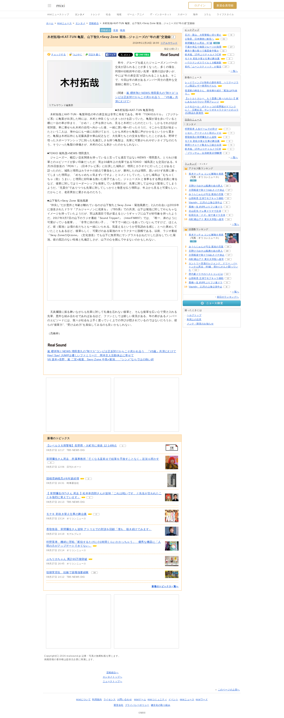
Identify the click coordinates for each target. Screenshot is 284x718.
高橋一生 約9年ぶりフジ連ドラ (206, 206)
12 (228, 198)
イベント (173, 699)
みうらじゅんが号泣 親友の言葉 (206, 194)
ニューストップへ (112, 681)
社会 (108, 14)
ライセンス (110, 699)
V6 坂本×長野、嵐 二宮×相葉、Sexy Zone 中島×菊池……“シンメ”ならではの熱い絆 (100, 359)
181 (216, 43)
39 (94, 573)
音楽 (115, 30)
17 (231, 47)
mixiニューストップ (58, 14)
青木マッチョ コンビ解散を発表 (206, 173)
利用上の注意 (194, 319)
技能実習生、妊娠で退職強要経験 (67, 572)
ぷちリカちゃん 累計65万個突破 (66, 559)
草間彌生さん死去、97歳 (198, 43)
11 (223, 51)
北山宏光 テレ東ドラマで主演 (205, 211)
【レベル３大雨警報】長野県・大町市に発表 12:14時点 (81, 445)
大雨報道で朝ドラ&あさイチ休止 (206, 190)
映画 (122, 30)
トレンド (95, 14)
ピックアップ (192, 30)
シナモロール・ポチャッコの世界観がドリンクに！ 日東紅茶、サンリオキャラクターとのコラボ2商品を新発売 (211, 109)
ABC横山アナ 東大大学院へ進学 (206, 219)
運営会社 (118, 705)
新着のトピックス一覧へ (165, 586)
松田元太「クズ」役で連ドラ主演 (207, 215)
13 (196, 270)
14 (228, 219)
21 (224, 39)
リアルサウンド (169, 43)
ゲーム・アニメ (135, 14)
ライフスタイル (225, 14)
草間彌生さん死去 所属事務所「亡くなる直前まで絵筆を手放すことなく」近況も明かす (102, 458)
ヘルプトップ (194, 315)
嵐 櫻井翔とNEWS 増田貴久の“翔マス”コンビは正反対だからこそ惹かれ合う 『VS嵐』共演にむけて (146, 97)
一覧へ (234, 71)
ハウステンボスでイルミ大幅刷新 (203, 62)
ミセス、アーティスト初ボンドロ (203, 133)
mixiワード (202, 699)
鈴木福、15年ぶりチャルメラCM (203, 54)
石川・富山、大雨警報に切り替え (203, 35)
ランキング (191, 163)
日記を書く (94, 54)
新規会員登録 (225, 5)
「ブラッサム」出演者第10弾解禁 (203, 153)
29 (227, 186)
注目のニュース (193, 119)
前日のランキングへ (228, 297)
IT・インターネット (161, 14)
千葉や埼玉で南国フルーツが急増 (203, 46)
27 (226, 67)
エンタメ (80, 14)
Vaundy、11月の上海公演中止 (205, 202)
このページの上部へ (229, 689)
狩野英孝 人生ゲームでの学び (201, 129)
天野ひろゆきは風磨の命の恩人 (206, 185)
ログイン (200, 5)
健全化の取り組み (160, 705)
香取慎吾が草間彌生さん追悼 (201, 137)
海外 (195, 14)
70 (193, 180)
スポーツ (182, 14)
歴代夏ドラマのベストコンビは (206, 274)
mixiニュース (64, 23)
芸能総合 (94, 23)
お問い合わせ (124, 699)
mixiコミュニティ (157, 699)
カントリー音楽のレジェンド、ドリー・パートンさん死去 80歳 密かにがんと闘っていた (213, 266)
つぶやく (77, 54)
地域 (119, 14)
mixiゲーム (140, 699)
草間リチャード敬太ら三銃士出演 (203, 145)
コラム (207, 14)
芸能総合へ (112, 672)
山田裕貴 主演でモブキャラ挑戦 (206, 198)
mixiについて (83, 699)
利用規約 (97, 699)
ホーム (50, 23)
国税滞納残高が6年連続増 (62, 478)
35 (228, 194)
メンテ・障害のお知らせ (200, 323)
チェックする (58, 54)
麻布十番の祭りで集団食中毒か (202, 50)
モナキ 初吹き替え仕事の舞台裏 (66, 513)
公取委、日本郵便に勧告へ (199, 39)
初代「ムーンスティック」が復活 (203, 66)
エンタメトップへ (112, 677)
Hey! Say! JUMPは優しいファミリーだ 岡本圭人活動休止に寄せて (90, 355)
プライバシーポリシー (137, 705)
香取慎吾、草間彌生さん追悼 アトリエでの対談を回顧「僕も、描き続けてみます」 (99, 529)
